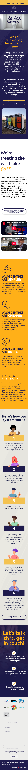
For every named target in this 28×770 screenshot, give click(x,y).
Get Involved (20, 3)
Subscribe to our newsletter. (12, 748)
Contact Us (10, 3)
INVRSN (23, 767)
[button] (14, 13)
